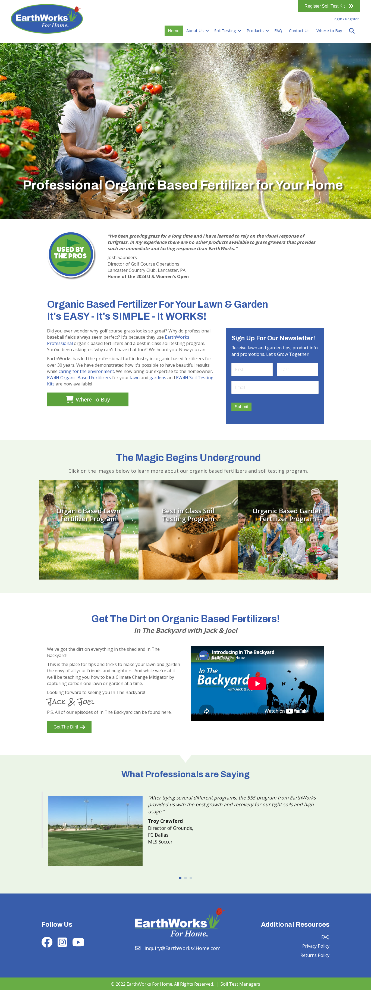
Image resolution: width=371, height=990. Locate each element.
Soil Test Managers (240, 984)
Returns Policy (314, 955)
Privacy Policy (315, 946)
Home (174, 30)
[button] (207, 31)
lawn (135, 378)
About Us (195, 30)
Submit (241, 406)
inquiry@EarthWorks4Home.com (182, 948)
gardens (157, 378)
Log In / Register (346, 18)
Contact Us (299, 30)
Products (255, 30)
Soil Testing (225, 30)
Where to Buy (329, 30)
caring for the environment (86, 371)
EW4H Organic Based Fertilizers (79, 378)
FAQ (278, 30)
